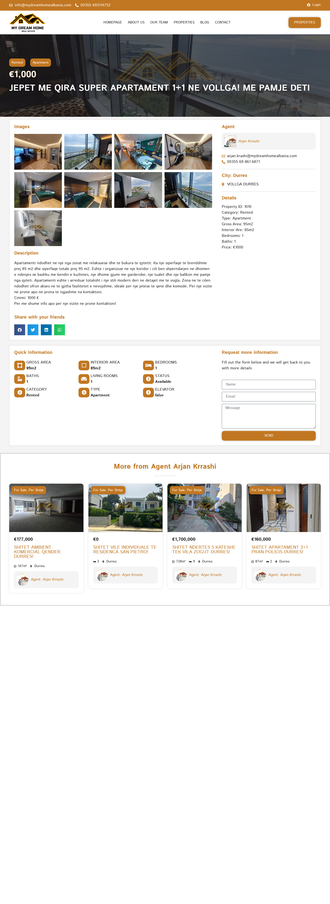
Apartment (41, 62)
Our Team (159, 22)
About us (136, 22)
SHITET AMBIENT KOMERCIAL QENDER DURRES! (37, 552)
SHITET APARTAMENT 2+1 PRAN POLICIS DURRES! (279, 549)
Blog (204, 22)
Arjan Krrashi (249, 141)
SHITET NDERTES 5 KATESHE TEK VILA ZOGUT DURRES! (204, 549)
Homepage (112, 22)
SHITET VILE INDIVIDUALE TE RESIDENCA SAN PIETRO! (125, 549)
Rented (17, 62)
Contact (222, 22)
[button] (19, 330)
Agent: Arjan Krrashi (47, 579)
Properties (184, 22)
